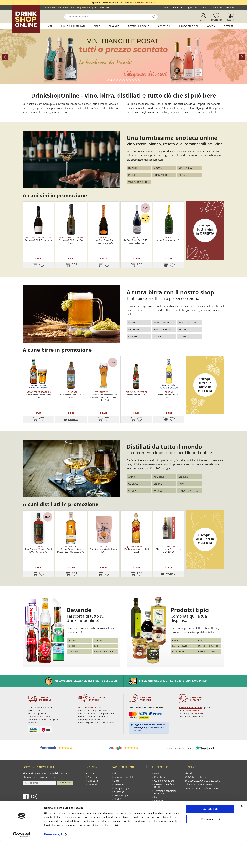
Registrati (217, 7)
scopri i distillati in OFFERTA (205, 539)
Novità (210, 26)
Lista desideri (216, 20)
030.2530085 (213, 780)
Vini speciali (186, 167)
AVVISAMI (73, 419)
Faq (156, 797)
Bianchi (133, 167)
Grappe (158, 483)
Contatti (230, 7)
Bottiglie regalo (138, 26)
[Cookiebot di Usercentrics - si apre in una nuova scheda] (21, 834)
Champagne (161, 175)
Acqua (72, 640)
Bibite (71, 645)
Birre (97, 26)
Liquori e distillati (73, 26)
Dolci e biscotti (208, 645)
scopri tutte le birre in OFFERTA (205, 385)
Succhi (98, 640)
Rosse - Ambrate (164, 329)
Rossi (131, 175)
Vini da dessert (137, 182)
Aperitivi (159, 476)
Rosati (183, 175)
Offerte (228, 26)
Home (166, 7)
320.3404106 (102, 7)
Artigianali (135, 329)
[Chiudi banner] (242, 806)
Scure (157, 336)
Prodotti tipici (188, 26)
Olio (175, 640)
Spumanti (160, 167)
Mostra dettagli (53, 834)
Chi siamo (178, 7)
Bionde (132, 336)
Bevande (114, 26)
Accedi (203, 20)
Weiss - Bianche (163, 322)
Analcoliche (136, 322)
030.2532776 (72, 7)
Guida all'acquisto (164, 780)
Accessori (164, 26)
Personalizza (208, 818)
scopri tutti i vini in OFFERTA (205, 229)
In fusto (184, 336)
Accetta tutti (210, 809)
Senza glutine (188, 322)
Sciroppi (73, 651)
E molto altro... (189, 490)
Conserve (178, 651)
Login (204, 7)
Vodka (132, 490)
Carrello (231, 20)
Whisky (158, 490)
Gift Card (193, 7)
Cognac (133, 483)
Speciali (183, 329)
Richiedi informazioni (190, 707)
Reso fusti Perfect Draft (164, 786)
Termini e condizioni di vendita (165, 792)
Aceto (202, 640)
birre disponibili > (145, 2)
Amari (132, 476)
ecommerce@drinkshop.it (206, 788)
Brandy (183, 476)
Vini (50, 26)
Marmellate (180, 645)
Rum (181, 483)
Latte (97, 645)
